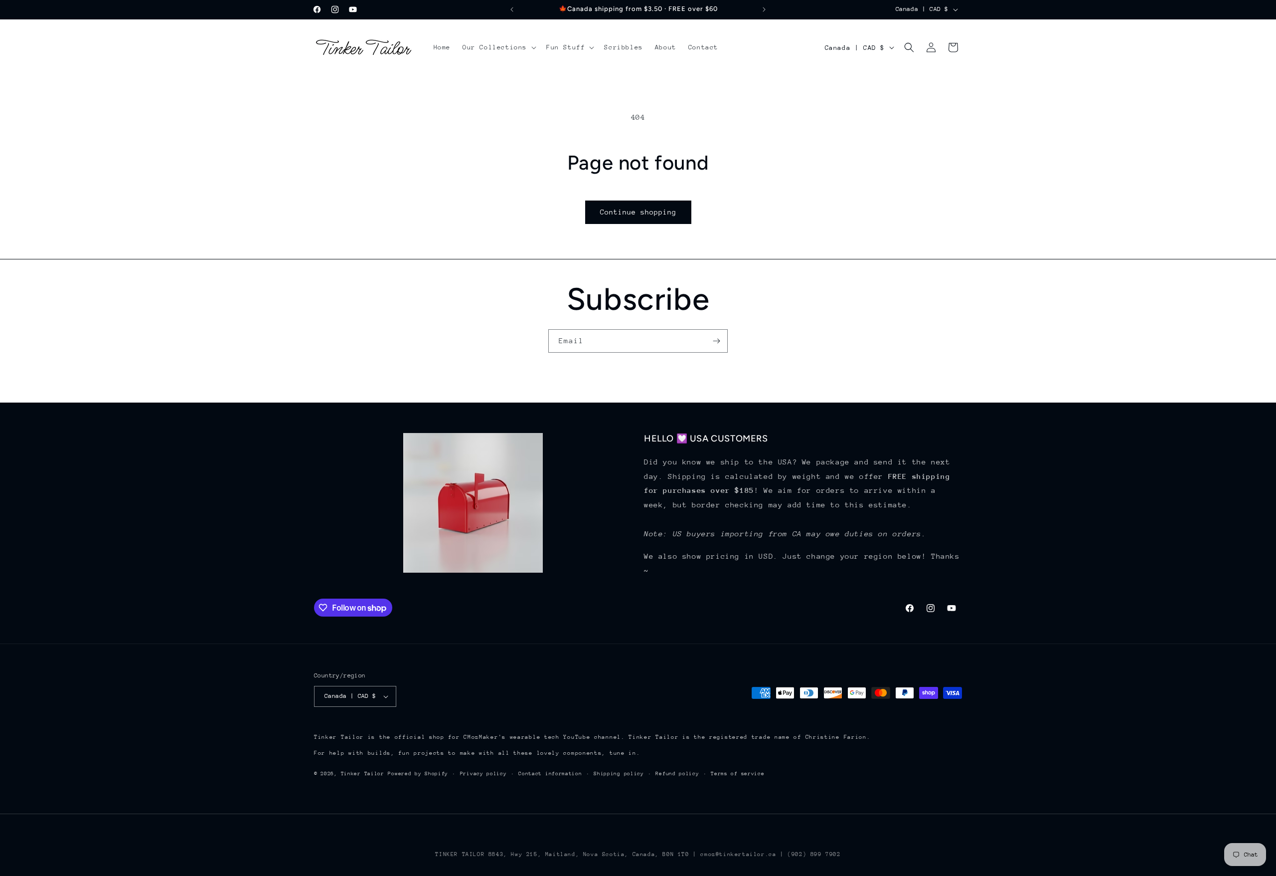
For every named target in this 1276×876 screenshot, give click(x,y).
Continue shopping (638, 212)
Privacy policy (483, 774)
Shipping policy (619, 774)
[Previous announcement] (512, 9)
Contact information (550, 774)
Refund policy (677, 774)
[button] (498, 47)
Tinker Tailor (362, 774)
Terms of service (737, 774)
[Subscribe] (716, 341)
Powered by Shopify (418, 774)
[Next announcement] (764, 9)
